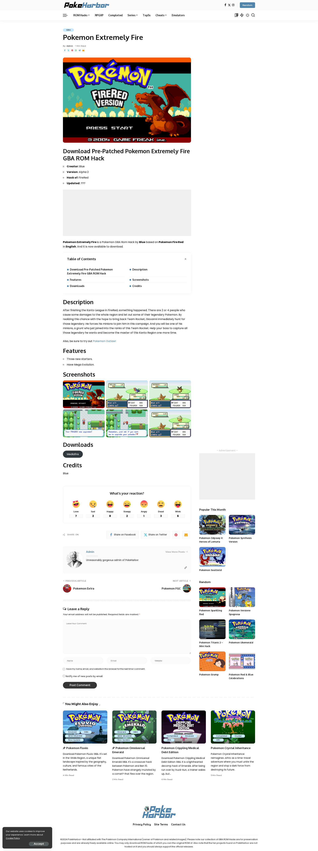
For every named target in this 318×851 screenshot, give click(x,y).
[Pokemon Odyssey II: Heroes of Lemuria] (212, 525)
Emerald (72, 732)
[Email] (83, 50)
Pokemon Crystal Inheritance (231, 748)
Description (139, 269)
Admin (70, 46)
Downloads (77, 286)
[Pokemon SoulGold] (212, 557)
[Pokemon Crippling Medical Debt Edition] (183, 727)
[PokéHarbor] (87, 5)
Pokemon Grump (209, 674)
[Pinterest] (72, 50)
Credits (137, 286)
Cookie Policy (13, 838)
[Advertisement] (127, 213)
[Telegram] (79, 50)
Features (75, 279)
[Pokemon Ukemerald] (242, 629)
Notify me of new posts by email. (84, 676)
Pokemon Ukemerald (241, 642)
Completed (172, 736)
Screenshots (140, 279)
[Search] (253, 15)
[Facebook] (225, 5)
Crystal (238, 736)
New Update (74, 740)
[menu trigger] (67, 15)
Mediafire (73, 454)
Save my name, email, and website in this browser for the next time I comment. (105, 669)
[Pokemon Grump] (212, 661)
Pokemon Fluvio (77, 748)
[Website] (186, 568)
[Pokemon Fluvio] (85, 727)
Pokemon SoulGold (210, 570)
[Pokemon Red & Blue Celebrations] (242, 661)
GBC (218, 740)
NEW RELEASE (75, 736)
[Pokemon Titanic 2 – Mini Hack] (212, 629)
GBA (68, 30)
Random (247, 5)
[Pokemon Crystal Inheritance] (233, 727)
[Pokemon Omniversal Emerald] (134, 727)
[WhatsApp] (76, 50)
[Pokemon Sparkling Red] (212, 597)
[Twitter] (229, 5)
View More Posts (175, 551)
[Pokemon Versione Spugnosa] (242, 597)
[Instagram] (233, 5)
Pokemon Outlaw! (104, 341)
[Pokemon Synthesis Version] (242, 525)
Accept (39, 843)
